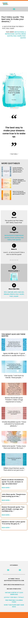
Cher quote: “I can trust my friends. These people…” (14, 377)
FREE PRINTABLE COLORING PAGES (14, 601)
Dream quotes (15, 237)
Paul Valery (17, 36)
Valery (16, 296)
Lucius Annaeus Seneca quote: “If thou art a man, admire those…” (18, 170)
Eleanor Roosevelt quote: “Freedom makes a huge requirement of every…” (14, 400)
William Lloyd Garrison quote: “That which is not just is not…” (14, 469)
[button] (14, 9)
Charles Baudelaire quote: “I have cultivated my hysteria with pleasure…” (14, 424)
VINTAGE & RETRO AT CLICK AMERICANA (14, 593)
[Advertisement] (14, 56)
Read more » (6, 488)
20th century (19, 292)
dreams (6, 294)
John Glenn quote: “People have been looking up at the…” (14, 495)
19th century (8, 292)
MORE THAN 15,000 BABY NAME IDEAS (14, 606)
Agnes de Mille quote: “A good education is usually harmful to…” (14, 354)
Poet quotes (16, 240)
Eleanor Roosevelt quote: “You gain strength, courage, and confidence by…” (13, 509)
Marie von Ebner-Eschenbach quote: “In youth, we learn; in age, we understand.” (13, 482)
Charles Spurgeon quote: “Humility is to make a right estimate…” (19, 182)
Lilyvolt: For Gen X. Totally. (14, 597)
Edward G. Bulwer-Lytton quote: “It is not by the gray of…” (13, 523)
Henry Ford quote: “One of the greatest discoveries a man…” (19, 193)
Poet (11, 296)
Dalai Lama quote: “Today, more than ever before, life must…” (14, 447)
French (12, 294)
